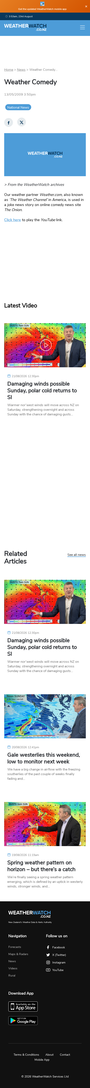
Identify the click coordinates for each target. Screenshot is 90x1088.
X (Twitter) (59, 955)
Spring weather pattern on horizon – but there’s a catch (41, 866)
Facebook (58, 947)
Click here (12, 219)
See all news (76, 555)
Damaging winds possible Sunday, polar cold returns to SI (42, 391)
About (49, 1055)
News (21, 69)
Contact (65, 1055)
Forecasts (14, 947)
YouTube (57, 970)
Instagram (59, 963)
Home (8, 69)
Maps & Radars (18, 954)
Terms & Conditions (26, 1055)
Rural (11, 976)
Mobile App (42, 1060)
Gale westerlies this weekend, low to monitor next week (43, 758)
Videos (12, 968)
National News (18, 107)
